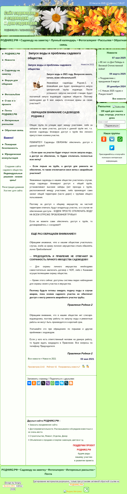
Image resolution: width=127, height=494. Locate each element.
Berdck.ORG (9, 486)
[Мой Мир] (57, 383)
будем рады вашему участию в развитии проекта (84, 453)
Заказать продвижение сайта (43, 425)
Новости (10, 60)
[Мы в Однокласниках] (103, 142)
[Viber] (48, 383)
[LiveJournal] (66, 383)
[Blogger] (71, 383)
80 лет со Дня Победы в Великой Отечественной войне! (111, 65)
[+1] (83, 367)
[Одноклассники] (34, 383)
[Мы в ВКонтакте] (112, 142)
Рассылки (104, 40)
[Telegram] (39, 383)
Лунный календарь (63, 40)
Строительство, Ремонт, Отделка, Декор (48, 436)
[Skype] (62, 383)
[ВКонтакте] (29, 383)
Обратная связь (14, 130)
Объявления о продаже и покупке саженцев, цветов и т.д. (57, 440)
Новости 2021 (49, 358)
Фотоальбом (12, 94)
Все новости (34, 358)
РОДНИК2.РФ (9, 40)
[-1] (87, 367)
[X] (43, 383)
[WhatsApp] (52, 383)
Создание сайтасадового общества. (13, 173)
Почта (48, 473)
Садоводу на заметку (35, 40)
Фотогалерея (87, 40)
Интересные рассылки (80, 469)
